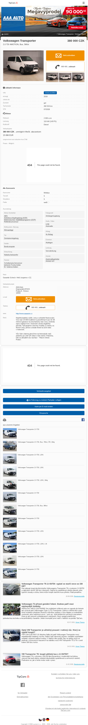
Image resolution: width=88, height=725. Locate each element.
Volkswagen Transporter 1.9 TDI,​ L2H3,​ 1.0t (32, 544)
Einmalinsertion (22, 697)
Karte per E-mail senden (44, 406)
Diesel (84, 34)
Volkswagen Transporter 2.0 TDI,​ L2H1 (30, 455)
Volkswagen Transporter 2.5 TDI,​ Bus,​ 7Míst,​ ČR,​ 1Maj (36, 442)
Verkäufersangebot (44, 391)
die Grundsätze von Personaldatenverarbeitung (65, 697)
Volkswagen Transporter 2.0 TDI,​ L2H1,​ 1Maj (33, 480)
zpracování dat (65, 705)
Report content (65, 693)
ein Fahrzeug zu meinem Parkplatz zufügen (44, 400)
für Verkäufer (22, 693)
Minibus (77, 34)
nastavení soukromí (65, 701)
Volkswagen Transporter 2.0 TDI (28, 429)
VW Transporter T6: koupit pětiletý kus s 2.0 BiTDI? (45, 654)
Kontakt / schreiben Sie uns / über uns (65, 674)
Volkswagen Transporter (66, 34)
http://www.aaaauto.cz (24, 314)
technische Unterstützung (65, 678)
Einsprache (44, 413)
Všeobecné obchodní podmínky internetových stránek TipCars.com (65, 709)
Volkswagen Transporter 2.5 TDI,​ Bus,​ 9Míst (32, 506)
